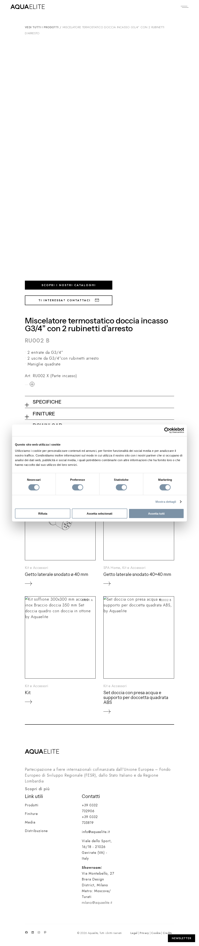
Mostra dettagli (165, 501)
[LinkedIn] (32, 932)
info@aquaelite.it (96, 831)
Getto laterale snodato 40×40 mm (137, 574)
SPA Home (111, 567)
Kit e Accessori (36, 567)
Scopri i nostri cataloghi (69, 285)
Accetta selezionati (99, 513)
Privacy (144, 933)
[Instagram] (38, 932)
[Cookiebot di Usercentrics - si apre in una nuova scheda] (167, 430)
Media (30, 822)
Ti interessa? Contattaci (65, 300)
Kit (28, 692)
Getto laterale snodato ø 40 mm (56, 574)
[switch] (77, 487)
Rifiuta (42, 513)
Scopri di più (37, 789)
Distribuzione (36, 830)
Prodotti (31, 805)
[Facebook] (26, 932)
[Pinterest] (45, 932)
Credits (167, 933)
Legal (133, 933)
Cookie (156, 933)
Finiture (31, 813)
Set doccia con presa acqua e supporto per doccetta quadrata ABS (135, 697)
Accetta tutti (156, 513)
